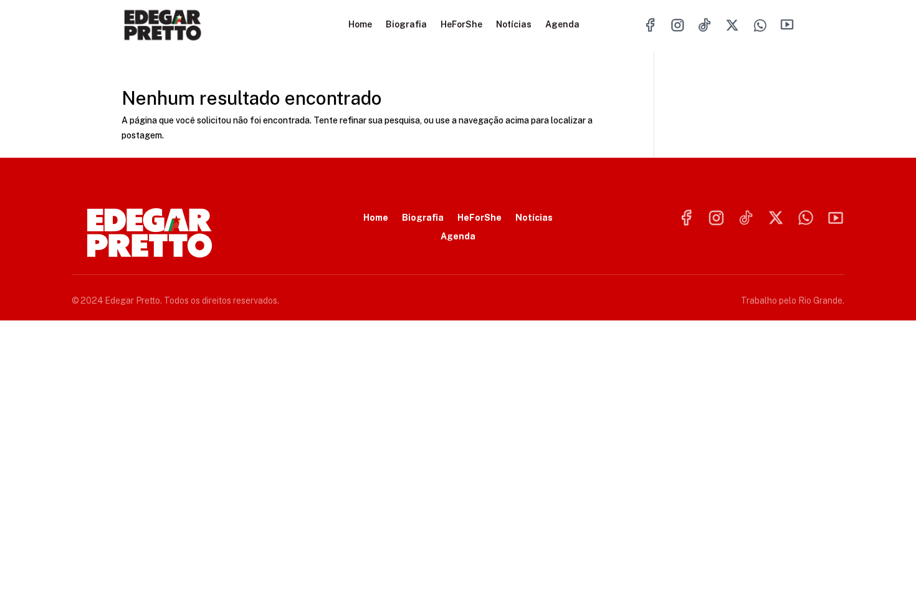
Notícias (514, 24)
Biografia (406, 24)
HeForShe (461, 24)
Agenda (562, 24)
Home (360, 24)
